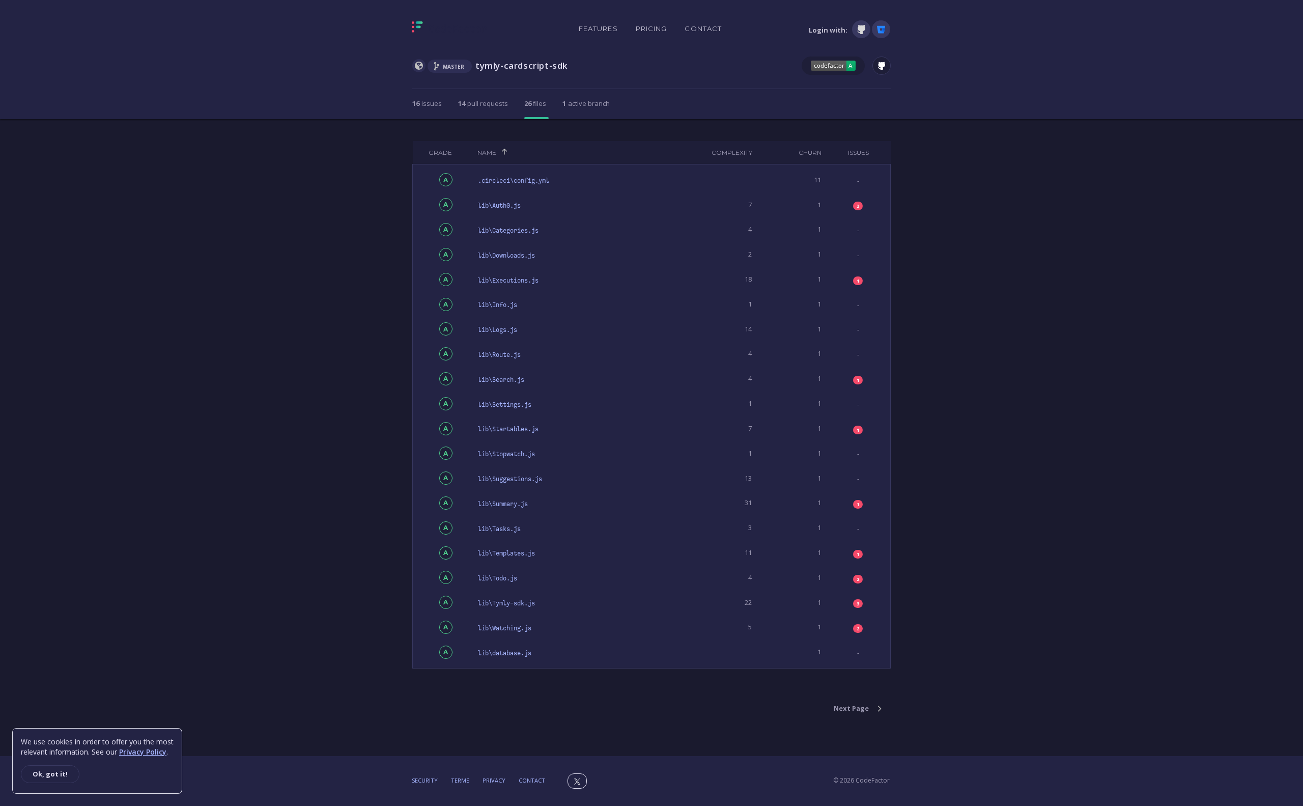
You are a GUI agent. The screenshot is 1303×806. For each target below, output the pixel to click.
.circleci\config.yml (513, 181)
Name (486, 152)
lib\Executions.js (508, 280)
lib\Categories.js (508, 231)
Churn (810, 152)
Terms (460, 780)
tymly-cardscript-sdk (521, 65)
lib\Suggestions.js (510, 479)
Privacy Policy (142, 752)
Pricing (651, 28)
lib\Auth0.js (499, 206)
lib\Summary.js (503, 504)
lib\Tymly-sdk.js (506, 603)
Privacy (494, 780)
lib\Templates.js (506, 553)
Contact (703, 28)
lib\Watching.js (504, 628)
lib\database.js (504, 653)
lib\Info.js (497, 305)
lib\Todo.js (497, 578)
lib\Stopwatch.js (506, 454)
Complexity (732, 152)
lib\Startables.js (508, 429)
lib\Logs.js (497, 330)
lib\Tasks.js (499, 529)
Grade (440, 152)
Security (425, 780)
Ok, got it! (50, 774)
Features (598, 28)
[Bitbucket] (881, 29)
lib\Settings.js (504, 405)
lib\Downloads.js (506, 256)
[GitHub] (861, 29)
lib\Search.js (501, 380)
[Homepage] (449, 29)
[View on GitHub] (881, 66)
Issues (858, 152)
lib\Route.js (499, 355)
